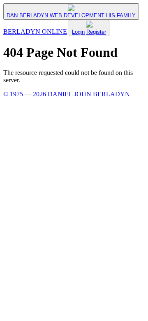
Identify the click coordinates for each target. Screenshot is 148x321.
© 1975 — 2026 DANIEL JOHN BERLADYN (66, 94)
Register (96, 32)
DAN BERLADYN (27, 15)
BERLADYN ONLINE (35, 31)
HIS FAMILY (121, 15)
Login (78, 32)
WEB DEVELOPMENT (77, 15)
